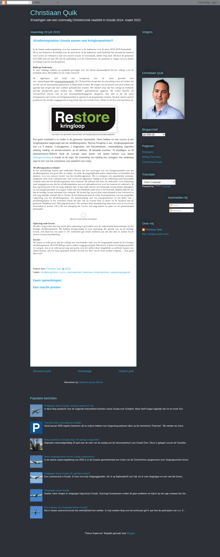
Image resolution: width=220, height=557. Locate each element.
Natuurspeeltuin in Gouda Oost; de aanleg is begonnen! (71, 439)
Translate (166, 186)
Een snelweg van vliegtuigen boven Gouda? (66, 507)
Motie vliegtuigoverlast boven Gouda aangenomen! (69, 456)
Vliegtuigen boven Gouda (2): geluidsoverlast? (67, 473)
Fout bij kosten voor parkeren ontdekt (62, 422)
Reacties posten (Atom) (91, 382)
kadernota (87, 272)
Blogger (130, 533)
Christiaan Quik (53, 12)
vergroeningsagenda (120, 272)
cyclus (62, 272)
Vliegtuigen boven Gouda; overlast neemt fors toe (69, 405)
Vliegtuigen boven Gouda (56, 490)
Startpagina (147, 152)
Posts (175, 205)
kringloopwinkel (101, 272)
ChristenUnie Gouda (152, 162)
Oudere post (126, 371)
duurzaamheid (74, 272)
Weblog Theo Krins (151, 157)
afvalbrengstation (49, 272)
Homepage (85, 371)
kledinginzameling (42, 157)
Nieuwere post (42, 371)
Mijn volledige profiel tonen (155, 234)
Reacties (177, 210)
